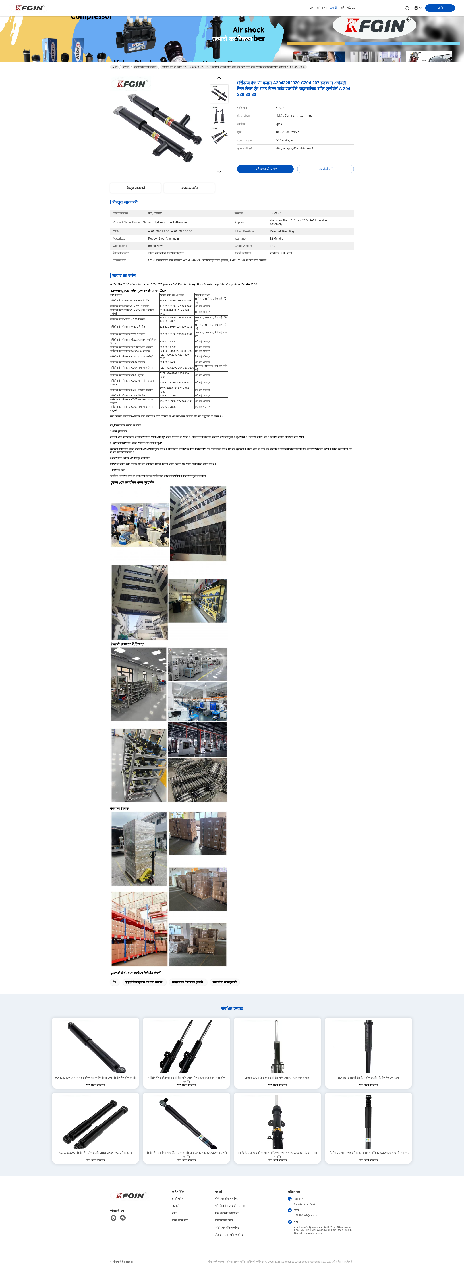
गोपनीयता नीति (116, 1261)
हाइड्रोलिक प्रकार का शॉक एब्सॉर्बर (143, 982)
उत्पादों (333, 7)
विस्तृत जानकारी (135, 188)
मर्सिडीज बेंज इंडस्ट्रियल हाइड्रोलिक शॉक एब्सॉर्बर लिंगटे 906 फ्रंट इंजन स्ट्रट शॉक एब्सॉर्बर (186, 1079)
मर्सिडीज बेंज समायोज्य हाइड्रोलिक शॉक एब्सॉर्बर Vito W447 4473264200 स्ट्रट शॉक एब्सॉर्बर (186, 1154)
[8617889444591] (113, 1218)
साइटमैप (129, 1261)
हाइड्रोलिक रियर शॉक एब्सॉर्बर (187, 982)
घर (311, 7)
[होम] (130, 1199)
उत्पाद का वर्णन (189, 188)
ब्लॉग (174, 1213)
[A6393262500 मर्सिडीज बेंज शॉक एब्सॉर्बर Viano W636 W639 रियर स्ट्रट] (95, 1122)
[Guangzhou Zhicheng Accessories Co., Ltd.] (29, 8)
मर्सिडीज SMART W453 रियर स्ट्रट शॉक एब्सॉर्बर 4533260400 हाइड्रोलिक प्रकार (369, 1152)
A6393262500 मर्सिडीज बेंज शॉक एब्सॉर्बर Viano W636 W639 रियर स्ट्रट (95, 1152)
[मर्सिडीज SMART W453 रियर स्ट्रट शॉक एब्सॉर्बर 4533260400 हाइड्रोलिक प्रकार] (368, 1122)
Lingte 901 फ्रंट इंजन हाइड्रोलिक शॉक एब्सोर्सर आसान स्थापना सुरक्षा (277, 1077)
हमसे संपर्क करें (347, 7)
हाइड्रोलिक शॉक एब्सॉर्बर (145, 67)
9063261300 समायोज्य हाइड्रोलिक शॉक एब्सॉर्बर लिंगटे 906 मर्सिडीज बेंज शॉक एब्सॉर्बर (95, 1077)
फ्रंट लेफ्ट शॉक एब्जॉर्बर (225, 982)
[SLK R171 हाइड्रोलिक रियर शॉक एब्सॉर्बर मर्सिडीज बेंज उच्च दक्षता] (368, 1047)
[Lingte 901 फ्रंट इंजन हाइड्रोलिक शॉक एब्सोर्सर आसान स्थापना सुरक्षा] (277, 1047)
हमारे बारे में (321, 7)
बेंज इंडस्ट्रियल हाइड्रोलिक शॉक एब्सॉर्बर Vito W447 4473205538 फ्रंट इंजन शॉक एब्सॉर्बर (277, 1154)
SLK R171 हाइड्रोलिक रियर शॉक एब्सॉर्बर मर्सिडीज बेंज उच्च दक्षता (368, 1077)
